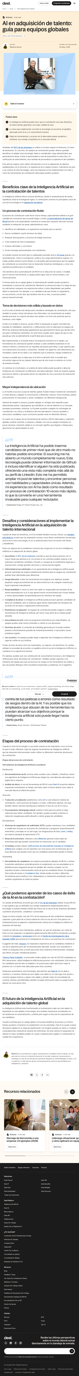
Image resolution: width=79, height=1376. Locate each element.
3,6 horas (60, 255)
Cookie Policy (53, 689)
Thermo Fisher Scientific (12, 957)
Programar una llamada (61, 3)
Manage (38, 694)
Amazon (22, 944)
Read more (12, 1147)
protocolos (27, 936)
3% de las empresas (48, 903)
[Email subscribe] (72, 1351)
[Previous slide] (66, 1091)
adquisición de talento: (33, 203)
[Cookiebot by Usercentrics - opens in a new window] (68, 680)
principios (17, 936)
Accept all (64, 694)
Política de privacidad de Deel (27, 1357)
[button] (39, 103)
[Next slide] (72, 1091)
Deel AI (54, 971)
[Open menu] (74, 3)
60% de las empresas (23, 147)
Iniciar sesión (44, 3)
